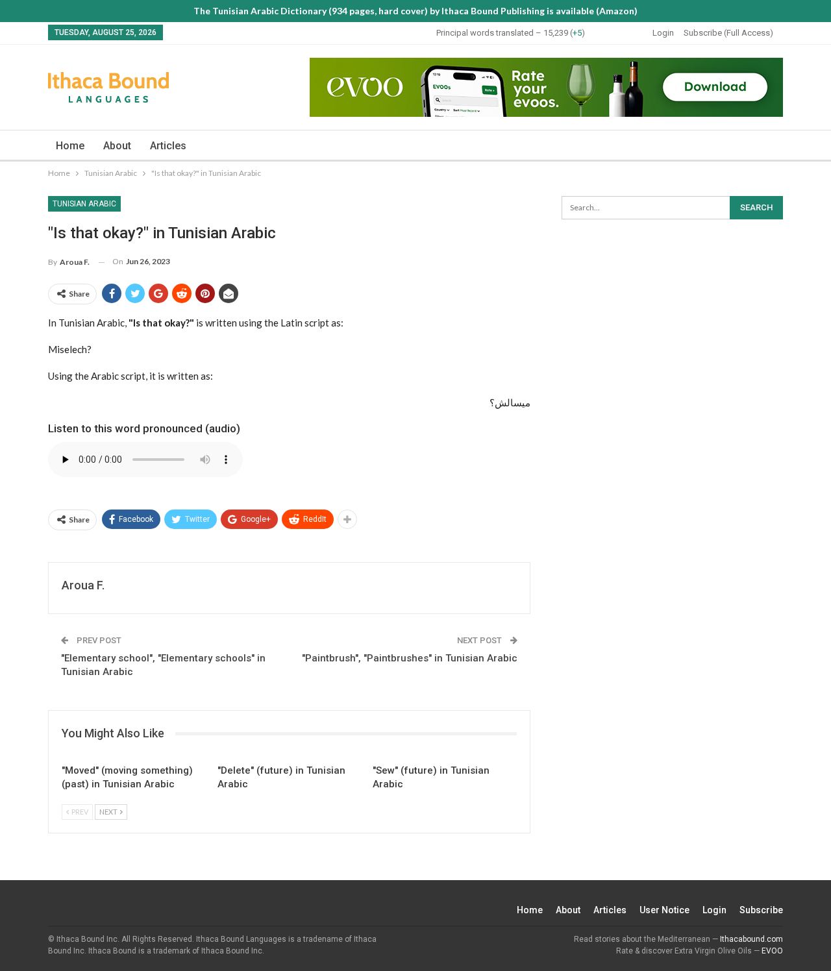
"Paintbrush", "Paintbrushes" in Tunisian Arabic (409, 658)
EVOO (772, 950)
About (117, 146)
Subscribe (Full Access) (728, 33)
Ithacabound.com (751, 939)
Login (663, 33)
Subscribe (761, 910)
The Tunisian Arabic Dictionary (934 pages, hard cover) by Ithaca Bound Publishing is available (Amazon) (415, 10)
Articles (168, 146)
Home (70, 146)
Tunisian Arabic (84, 203)
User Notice (664, 910)
